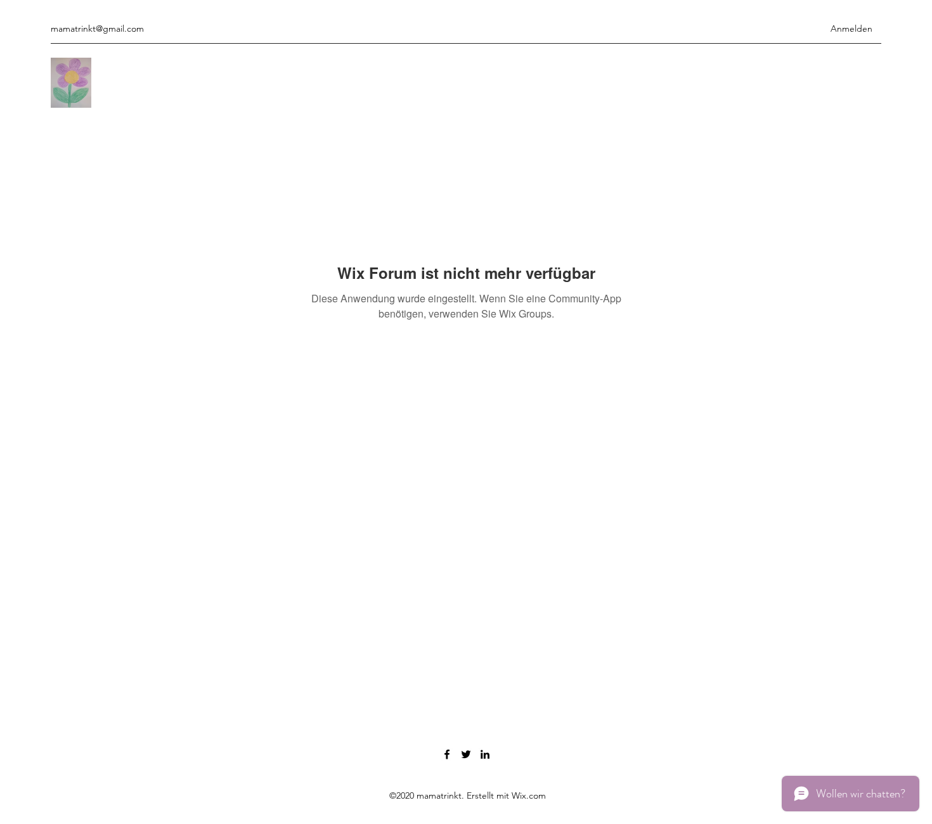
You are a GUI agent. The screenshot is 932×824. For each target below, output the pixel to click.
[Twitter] (466, 754)
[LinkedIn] (485, 754)
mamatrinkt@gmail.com (97, 28)
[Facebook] (447, 754)
